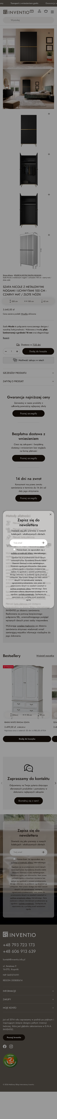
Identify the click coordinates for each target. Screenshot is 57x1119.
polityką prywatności (26, 594)
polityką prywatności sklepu (22, 553)
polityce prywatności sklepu (20, 588)
